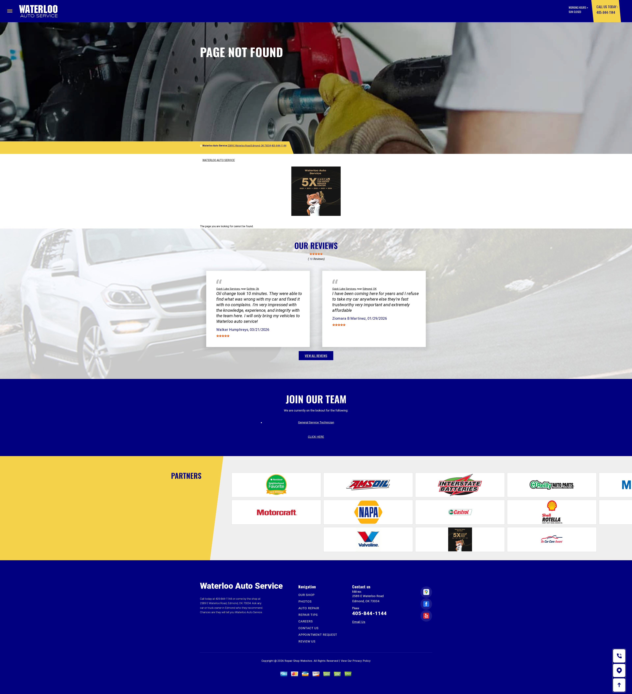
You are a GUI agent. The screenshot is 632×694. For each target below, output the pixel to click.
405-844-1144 (605, 12)
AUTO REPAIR (308, 608)
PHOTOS (305, 601)
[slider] (316, 254)
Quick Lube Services (228, 288)
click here (316, 436)
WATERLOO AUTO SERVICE (218, 160)
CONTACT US (308, 628)
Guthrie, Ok (253, 288)
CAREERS (305, 621)
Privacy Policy (361, 660)
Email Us (358, 621)
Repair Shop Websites (298, 660)
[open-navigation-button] (9, 11)
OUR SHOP (306, 595)
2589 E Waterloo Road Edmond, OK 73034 (249, 145)
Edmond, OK (370, 288)
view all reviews (316, 355)
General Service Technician (316, 422)
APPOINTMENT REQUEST (317, 635)
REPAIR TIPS (307, 615)
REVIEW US (306, 641)
